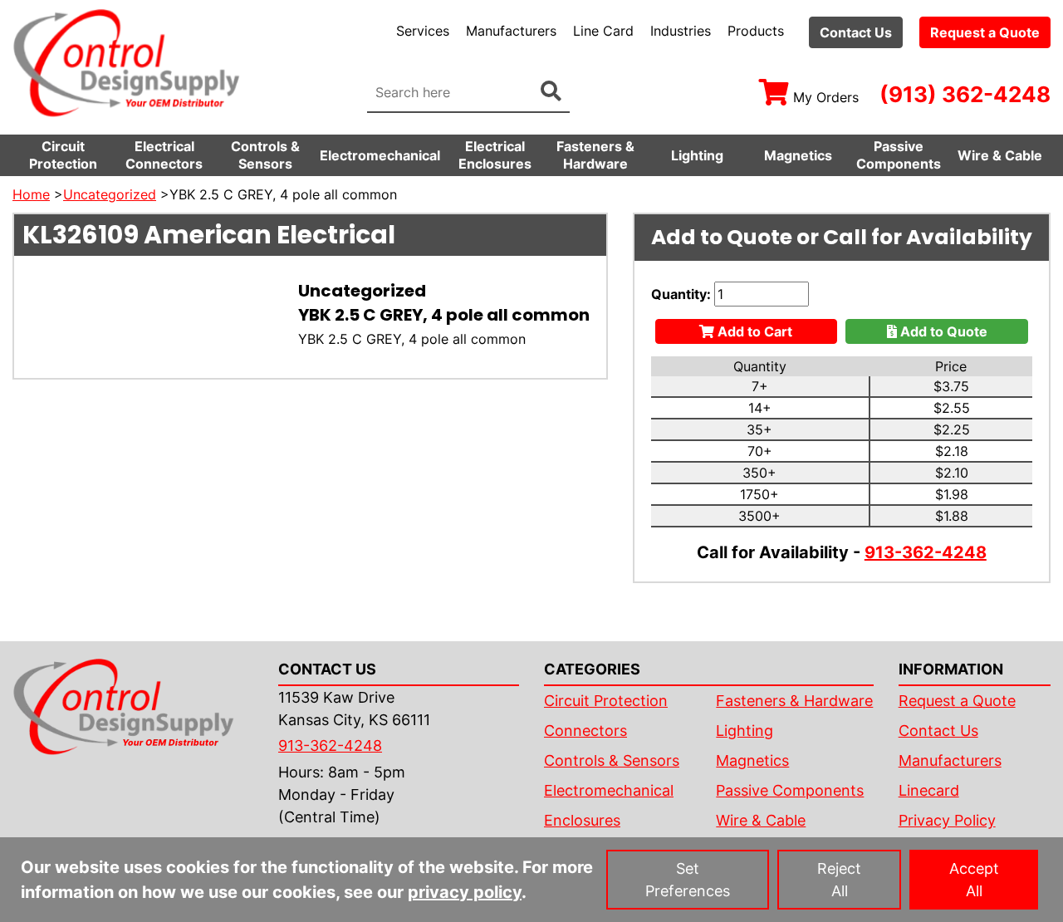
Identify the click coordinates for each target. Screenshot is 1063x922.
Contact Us (856, 32)
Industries (680, 30)
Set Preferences (687, 880)
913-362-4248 (926, 552)
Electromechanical (380, 155)
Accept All (974, 880)
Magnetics (798, 155)
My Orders (826, 97)
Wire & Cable (1000, 155)
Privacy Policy (947, 820)
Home (31, 194)
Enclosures (582, 820)
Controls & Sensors (265, 155)
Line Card (603, 30)
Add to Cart (753, 331)
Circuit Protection (63, 155)
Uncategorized (109, 194)
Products (755, 30)
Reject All (839, 880)
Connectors (585, 730)
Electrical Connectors (164, 155)
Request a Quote (985, 32)
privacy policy (465, 892)
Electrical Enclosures (495, 155)
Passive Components (898, 155)
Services (422, 30)
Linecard (929, 790)
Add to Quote (942, 331)
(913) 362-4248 (965, 94)
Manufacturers (511, 30)
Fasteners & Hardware (595, 155)
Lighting (697, 155)
